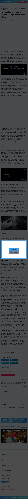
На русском (14, 252)
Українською (14, 249)
